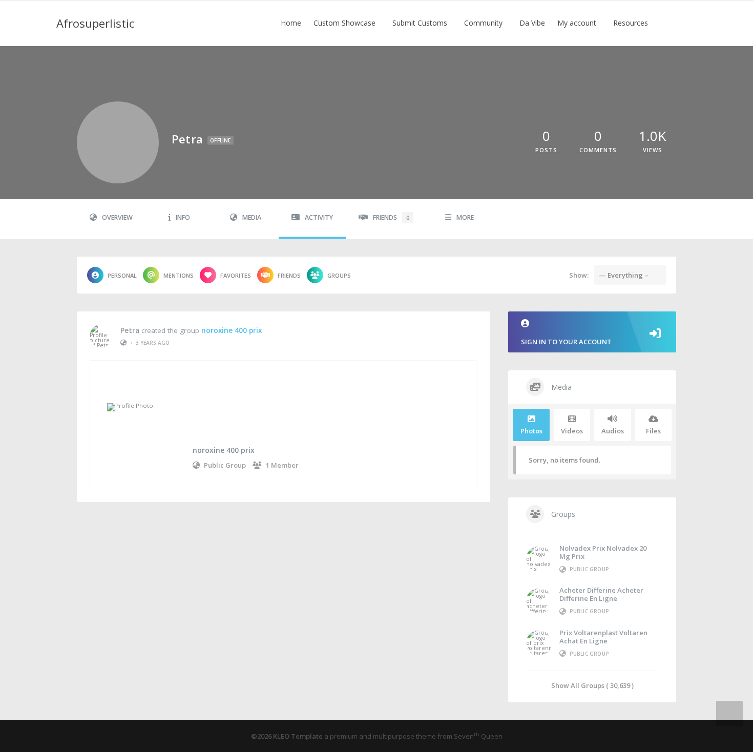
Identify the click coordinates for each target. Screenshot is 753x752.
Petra (129, 330)
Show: (579, 275)
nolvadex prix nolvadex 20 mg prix (602, 552)
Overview (117, 217)
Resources (631, 23)
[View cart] (668, 23)
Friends (391, 217)
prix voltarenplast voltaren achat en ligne (603, 636)
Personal (122, 275)
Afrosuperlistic (95, 23)
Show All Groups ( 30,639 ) (592, 685)
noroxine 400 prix (231, 330)
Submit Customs (420, 23)
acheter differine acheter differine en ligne (601, 594)
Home (291, 23)
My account (577, 23)
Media (251, 217)
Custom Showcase (345, 23)
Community (484, 23)
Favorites (235, 275)
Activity (319, 217)
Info (183, 217)
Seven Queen (478, 736)
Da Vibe (532, 23)
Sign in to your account (566, 341)
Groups (339, 275)
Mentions (178, 275)
